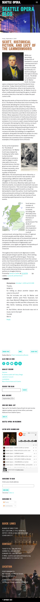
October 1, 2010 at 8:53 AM (25, 283)
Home (20, 351)
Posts (6, 502)
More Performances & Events (11, 382)
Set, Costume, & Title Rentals (14, 531)
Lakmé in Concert (7, 377)
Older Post (34, 351)
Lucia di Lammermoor (15, 276)
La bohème (5, 379)
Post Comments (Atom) (20, 355)
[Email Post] (32, 273)
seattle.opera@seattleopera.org (19, 556)
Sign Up (5, 417)
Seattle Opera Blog (18, 11)
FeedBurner (11, 493)
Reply (9, 320)
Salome (4, 372)
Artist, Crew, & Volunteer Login (15, 533)
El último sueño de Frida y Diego (12, 375)
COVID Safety (7, 535)
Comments (8, 506)
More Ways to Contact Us (12, 558)
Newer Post (6, 351)
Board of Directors (10, 528)
